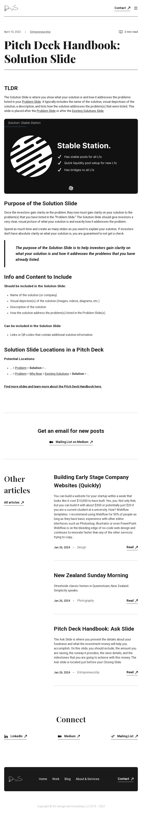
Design (81, 547)
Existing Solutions (57, 374)
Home (43, 779)
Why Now (35, 374)
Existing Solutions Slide (88, 111)
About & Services (87, 779)
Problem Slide (31, 101)
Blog (68, 779)
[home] (11, 8)
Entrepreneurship (40, 31)
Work (55, 779)
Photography (85, 600)
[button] (136, 8)
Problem (20, 368)
